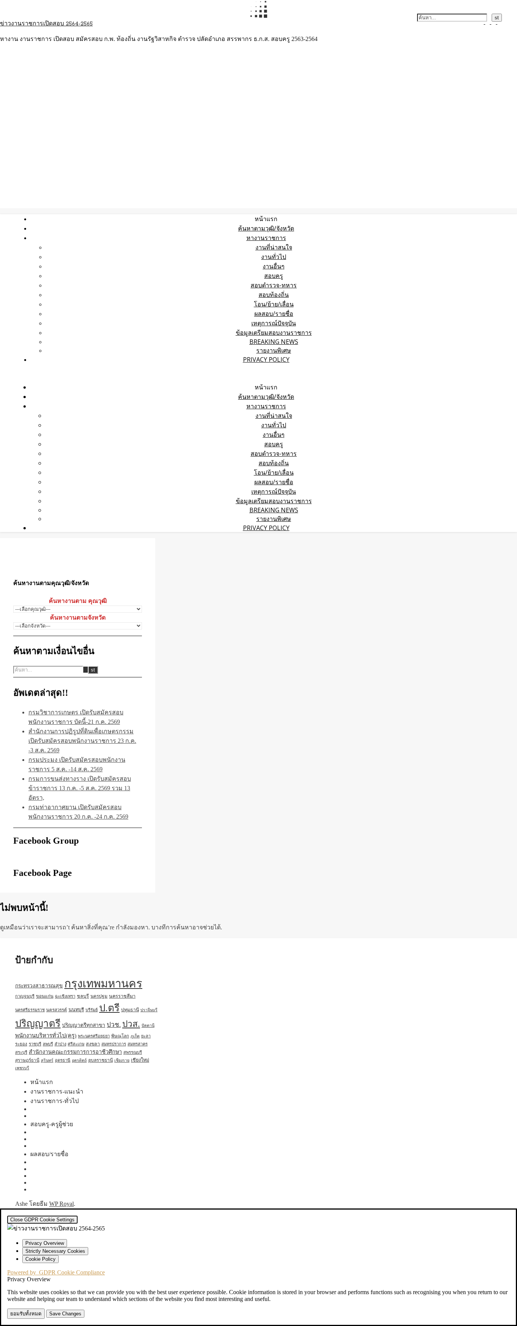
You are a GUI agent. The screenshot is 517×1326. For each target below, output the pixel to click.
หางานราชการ (266, 238)
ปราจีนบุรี (148, 1010)
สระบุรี (21, 1052)
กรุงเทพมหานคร (103, 984)
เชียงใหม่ (140, 1060)
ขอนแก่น (44, 996)
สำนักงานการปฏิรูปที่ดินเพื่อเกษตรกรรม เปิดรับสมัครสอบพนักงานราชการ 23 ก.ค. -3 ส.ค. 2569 (82, 740)
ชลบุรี (83, 996)
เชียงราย (121, 1060)
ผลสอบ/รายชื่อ (273, 313)
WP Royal (61, 1203)
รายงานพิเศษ (273, 350)
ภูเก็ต (135, 1036)
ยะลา (146, 1036)
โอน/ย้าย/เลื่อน (274, 304)
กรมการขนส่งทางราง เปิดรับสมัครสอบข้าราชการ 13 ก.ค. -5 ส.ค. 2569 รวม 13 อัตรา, (79, 788)
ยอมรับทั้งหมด (26, 1314)
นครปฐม (98, 996)
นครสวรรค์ (56, 1009)
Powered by (56, 1272)
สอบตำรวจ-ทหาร (274, 285)
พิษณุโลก (120, 1036)
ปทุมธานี (130, 1009)
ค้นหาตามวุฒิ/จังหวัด (266, 228)
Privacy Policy (266, 359)
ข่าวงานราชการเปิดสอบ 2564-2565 (46, 23)
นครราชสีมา (122, 996)
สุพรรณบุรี (132, 1052)
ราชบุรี (35, 1044)
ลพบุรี (48, 1044)
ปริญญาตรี (38, 1023)
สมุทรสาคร (138, 1044)
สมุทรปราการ (113, 1044)
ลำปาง (60, 1044)
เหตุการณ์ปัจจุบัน (273, 323)
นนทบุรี (76, 1009)
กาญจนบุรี (24, 996)
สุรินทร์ (47, 1060)
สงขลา (93, 1044)
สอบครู (273, 275)
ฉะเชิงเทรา (65, 996)
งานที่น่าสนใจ (273, 247)
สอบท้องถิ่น (273, 294)
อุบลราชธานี (100, 1060)
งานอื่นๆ (274, 266)
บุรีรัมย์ (92, 1009)
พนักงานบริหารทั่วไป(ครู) (45, 1036)
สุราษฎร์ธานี (27, 1060)
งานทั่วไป (273, 257)
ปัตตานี (148, 1025)
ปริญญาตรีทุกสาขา (83, 1025)
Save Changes (65, 1314)
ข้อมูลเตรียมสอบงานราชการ (274, 332)
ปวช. (114, 1024)
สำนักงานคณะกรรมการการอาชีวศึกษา (75, 1052)
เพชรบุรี (22, 1068)
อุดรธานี (62, 1060)
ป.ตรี (109, 1008)
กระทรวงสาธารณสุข (39, 986)
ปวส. (131, 1024)
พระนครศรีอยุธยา (94, 1036)
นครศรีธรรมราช (30, 1009)
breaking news (273, 341)
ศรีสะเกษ (76, 1044)
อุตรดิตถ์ (79, 1060)
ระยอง (21, 1044)
